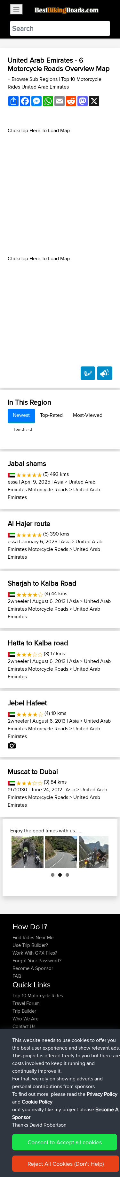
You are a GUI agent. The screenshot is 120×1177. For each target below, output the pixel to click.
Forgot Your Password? (36, 960)
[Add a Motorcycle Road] (88, 373)
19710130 (17, 789)
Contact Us (24, 1026)
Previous (21, 852)
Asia (58, 481)
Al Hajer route (29, 523)
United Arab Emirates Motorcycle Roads (51, 485)
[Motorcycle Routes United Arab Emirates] (11, 474)
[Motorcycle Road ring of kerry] (28, 852)
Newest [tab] (21, 415)
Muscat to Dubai (33, 771)
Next (98, 852)
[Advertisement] (60, 194)
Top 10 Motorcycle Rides (37, 995)
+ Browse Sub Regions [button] (33, 79)
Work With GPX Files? (34, 952)
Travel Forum (26, 1003)
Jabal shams (27, 463)
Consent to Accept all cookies (65, 1142)
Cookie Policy (37, 1101)
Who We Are (25, 1018)
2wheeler (18, 601)
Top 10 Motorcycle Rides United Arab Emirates (54, 82)
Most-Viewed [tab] (87, 415)
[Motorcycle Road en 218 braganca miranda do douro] (61, 852)
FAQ (16, 976)
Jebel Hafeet (27, 703)
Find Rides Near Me (32, 937)
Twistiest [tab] (22, 429)
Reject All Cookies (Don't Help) (66, 1164)
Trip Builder (24, 1011)
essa (13, 481)
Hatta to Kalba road (38, 643)
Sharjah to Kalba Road (42, 583)
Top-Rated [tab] (51, 415)
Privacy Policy (102, 1094)
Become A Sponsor (32, 968)
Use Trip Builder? (30, 945)
